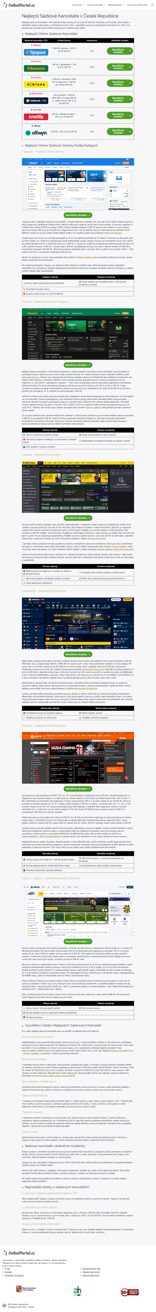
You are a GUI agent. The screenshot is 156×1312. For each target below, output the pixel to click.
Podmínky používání (14, 1275)
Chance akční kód (90, 1275)
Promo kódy (77, 5)
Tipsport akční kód (91, 1272)
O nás (7, 1268)
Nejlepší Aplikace (115, 5)
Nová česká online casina (137, 5)
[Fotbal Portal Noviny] (18, 5)
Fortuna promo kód (91, 1268)
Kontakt (8, 1272)
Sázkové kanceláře (95, 5)
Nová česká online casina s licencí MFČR (56, 1075)
